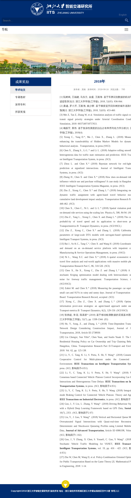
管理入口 (115, 491)
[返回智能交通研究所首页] (65, 9)
